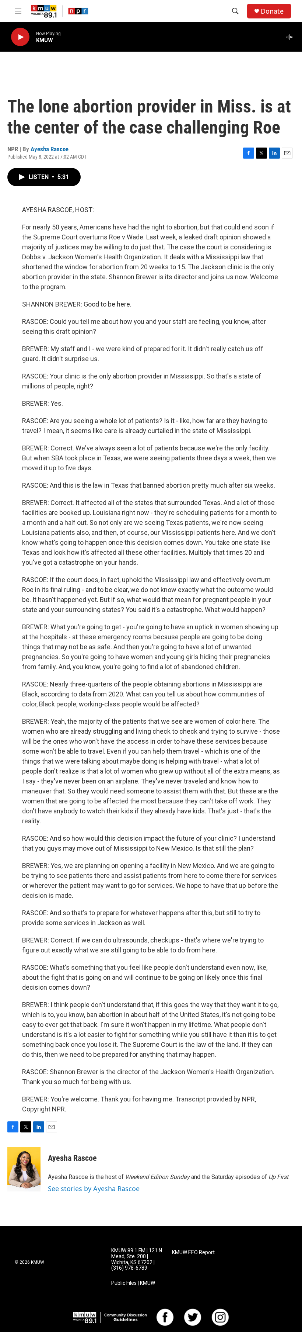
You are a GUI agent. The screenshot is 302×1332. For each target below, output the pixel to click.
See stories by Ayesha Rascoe (94, 1188)
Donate (272, 11)
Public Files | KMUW (133, 1283)
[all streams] (291, 37)
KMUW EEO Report (193, 1252)
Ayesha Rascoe (50, 149)
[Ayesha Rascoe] (24, 1169)
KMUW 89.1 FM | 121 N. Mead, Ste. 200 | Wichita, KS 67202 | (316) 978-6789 (137, 1259)
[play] (20, 37)
